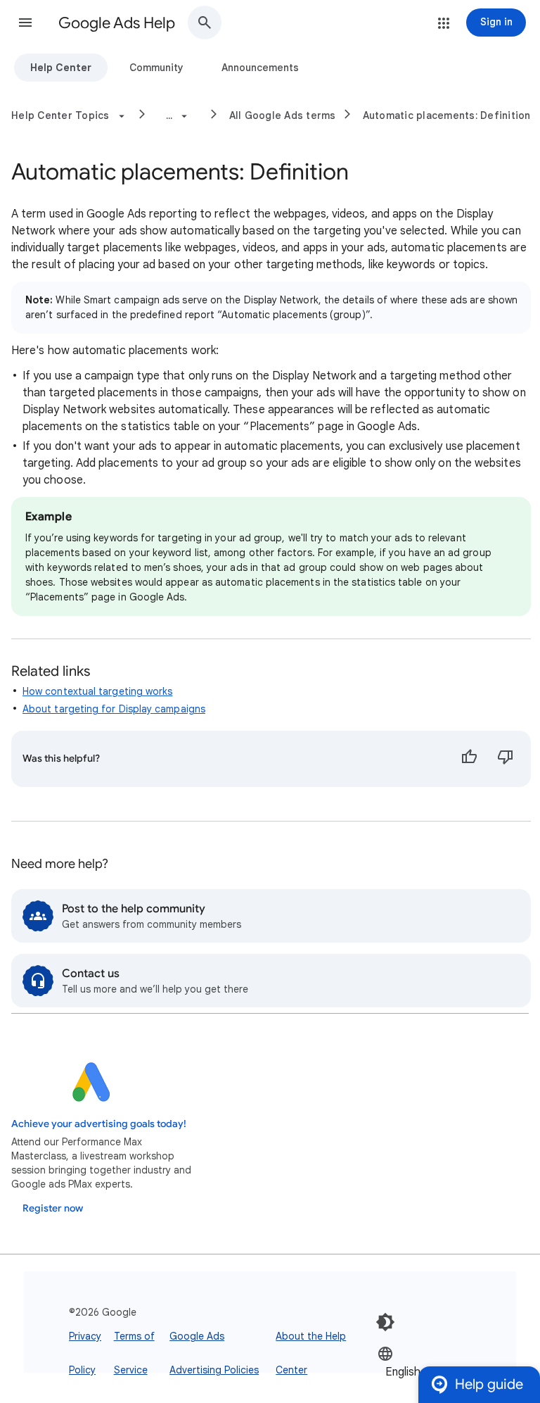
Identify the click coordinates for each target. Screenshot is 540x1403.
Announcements (260, 67)
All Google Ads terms (282, 115)
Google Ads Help (116, 22)
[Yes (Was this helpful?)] (469, 759)
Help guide (489, 1384)
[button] (25, 22)
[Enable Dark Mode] (385, 1322)
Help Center (60, 67)
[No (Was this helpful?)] (505, 759)
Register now (52, 1208)
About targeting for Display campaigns (113, 709)
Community (156, 67)
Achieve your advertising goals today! (98, 1124)
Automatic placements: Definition (447, 115)
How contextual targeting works (97, 691)
